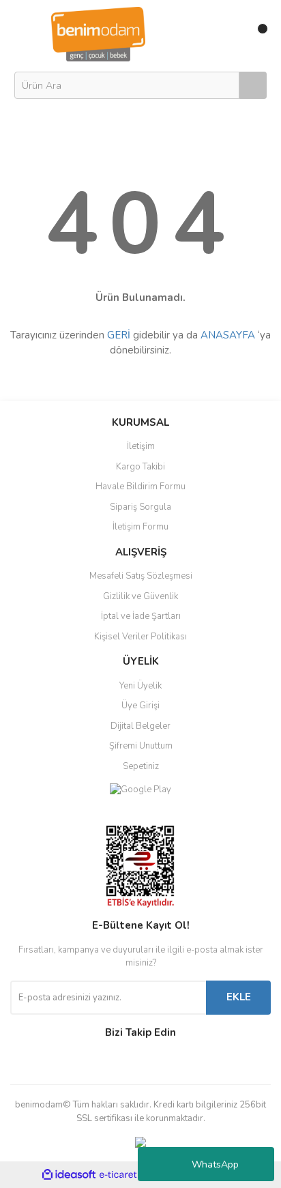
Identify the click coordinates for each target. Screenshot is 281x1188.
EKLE (238, 997)
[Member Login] (228, 34)
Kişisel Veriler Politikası (140, 637)
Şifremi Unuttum (141, 746)
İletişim (141, 446)
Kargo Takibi (140, 467)
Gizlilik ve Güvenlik (140, 596)
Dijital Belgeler (140, 726)
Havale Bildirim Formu (140, 486)
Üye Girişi (140, 705)
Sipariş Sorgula (140, 507)
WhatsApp (215, 1164)
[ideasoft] (69, 1175)
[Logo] (98, 33)
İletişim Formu (140, 527)
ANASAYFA (228, 335)
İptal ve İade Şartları (141, 616)
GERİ (118, 335)
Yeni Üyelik (140, 686)
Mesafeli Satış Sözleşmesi (140, 576)
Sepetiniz (141, 766)
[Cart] (257, 34)
